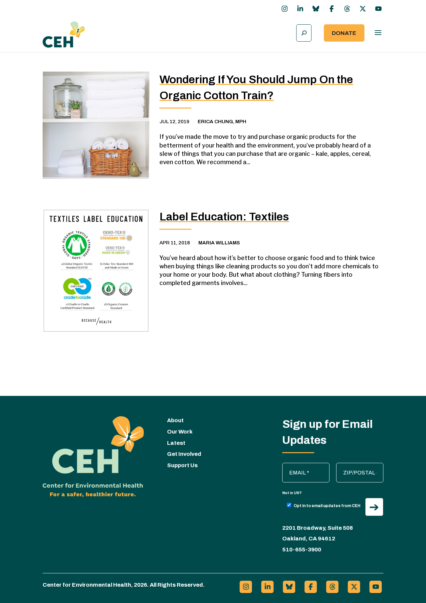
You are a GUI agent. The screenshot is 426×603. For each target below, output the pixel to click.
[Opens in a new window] (285, 9)
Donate (344, 33)
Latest (176, 443)
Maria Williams (219, 242)
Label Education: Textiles (224, 216)
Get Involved (184, 454)
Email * (294, 466)
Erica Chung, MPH (222, 121)
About (175, 420)
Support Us (182, 465)
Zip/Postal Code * (360, 466)
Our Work (180, 432)
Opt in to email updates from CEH (327, 505)
